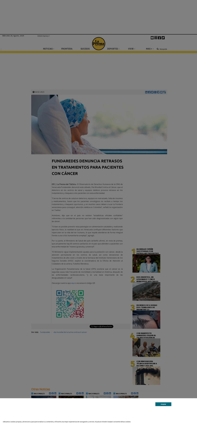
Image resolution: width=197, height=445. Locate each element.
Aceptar (163, 404)
